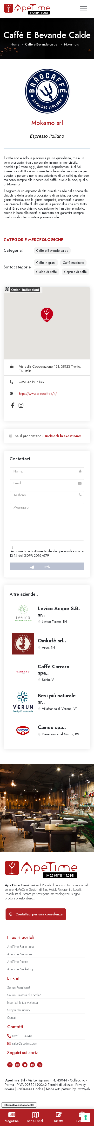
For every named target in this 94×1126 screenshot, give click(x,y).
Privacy (80, 1084)
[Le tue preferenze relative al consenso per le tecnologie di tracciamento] (85, 1117)
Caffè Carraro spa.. (53, 670)
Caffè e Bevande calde (41, 44)
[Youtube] (24, 1064)
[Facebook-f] (10, 1064)
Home (15, 44)
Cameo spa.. (52, 727)
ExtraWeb (83, 1089)
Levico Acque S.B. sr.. (59, 611)
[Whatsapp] (39, 1064)
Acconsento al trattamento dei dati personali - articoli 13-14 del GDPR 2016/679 (47, 553)
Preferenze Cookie (30, 1089)
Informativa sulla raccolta (19, 1104)
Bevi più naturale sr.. (57, 699)
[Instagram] (17, 1064)
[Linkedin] (32, 1064)
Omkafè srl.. (52, 640)
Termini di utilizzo (60, 1084)
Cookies (8, 1089)
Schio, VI (48, 679)
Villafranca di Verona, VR (60, 708)
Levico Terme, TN (54, 621)
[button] (4, 808)
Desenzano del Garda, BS (60, 734)
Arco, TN (48, 647)
